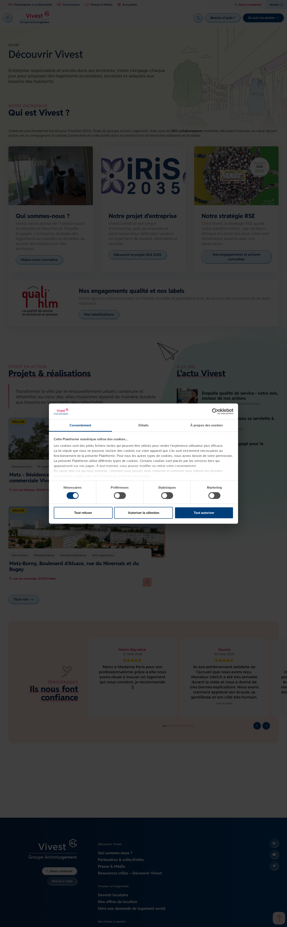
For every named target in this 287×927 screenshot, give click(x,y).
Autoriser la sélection (143, 512)
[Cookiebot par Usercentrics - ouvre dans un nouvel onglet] (215, 411)
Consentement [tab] (80, 425)
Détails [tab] (143, 425)
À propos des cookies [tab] (206, 425)
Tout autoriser (204, 512)
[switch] (120, 495)
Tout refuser (83, 512)
